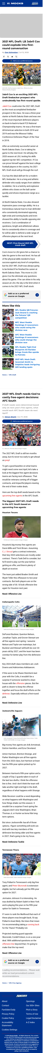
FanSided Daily (8, 1009)
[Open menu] (3, 3)
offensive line (8, 944)
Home (4, 375)
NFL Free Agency (15, 983)
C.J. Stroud (7, 551)
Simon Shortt (10, 417)
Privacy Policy (8, 1014)
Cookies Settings (9, 1029)
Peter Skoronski (19, 885)
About (4, 1001)
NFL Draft (12, 375)
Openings (30, 1001)
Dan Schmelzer (11, 52)
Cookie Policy (8, 1018)
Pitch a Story (31, 1009)
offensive (20, 683)
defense (6, 693)
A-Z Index (30, 1022)
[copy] (16, 56)
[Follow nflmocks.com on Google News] (37, 295)
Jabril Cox (6, 106)
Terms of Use (32, 1014)
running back (33, 924)
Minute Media (13, 1035)
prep (7, 460)
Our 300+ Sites (32, 1005)
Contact (5, 1005)
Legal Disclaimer (33, 1018)
